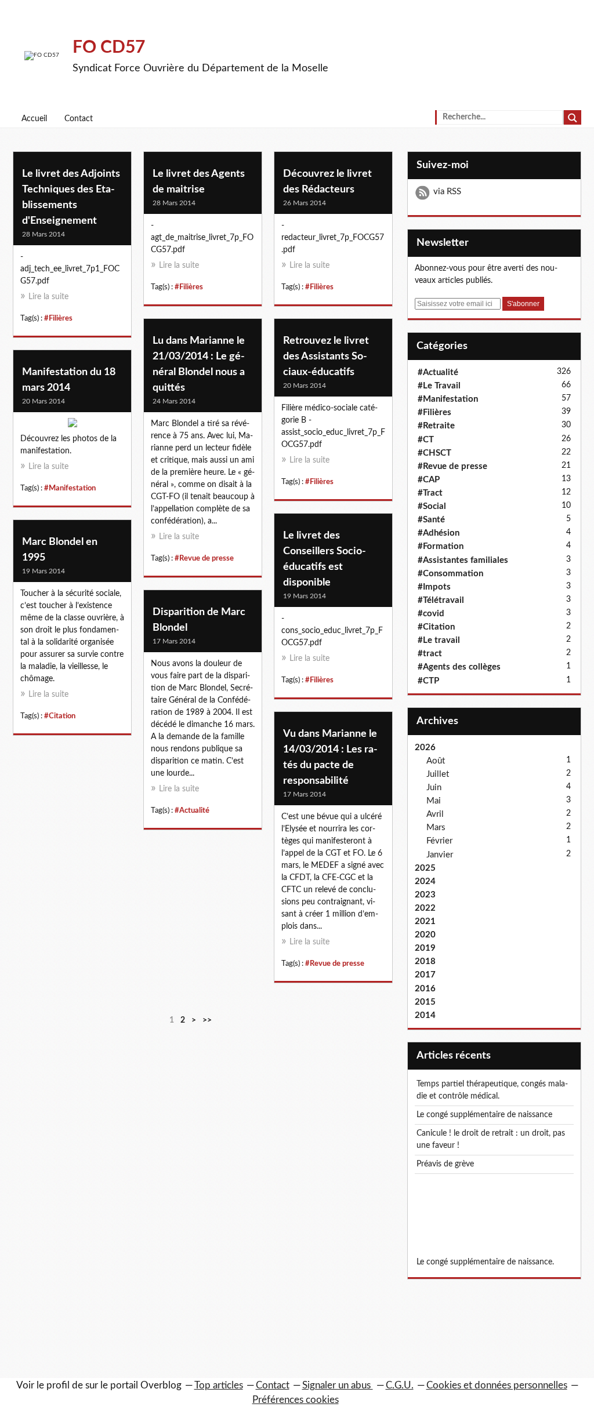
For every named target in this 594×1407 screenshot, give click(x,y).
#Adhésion (438, 533)
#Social (432, 506)
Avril (435, 814)
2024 (425, 881)
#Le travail (439, 640)
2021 (425, 921)
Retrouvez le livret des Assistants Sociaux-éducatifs (326, 356)
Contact (78, 119)
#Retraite (436, 425)
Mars (436, 827)
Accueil (34, 119)
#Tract (430, 493)
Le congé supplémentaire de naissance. (485, 1262)
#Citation (59, 715)
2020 (425, 934)
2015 (425, 1002)
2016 (425, 988)
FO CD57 (109, 47)
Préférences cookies (295, 1400)
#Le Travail (439, 385)
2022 (425, 908)
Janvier (439, 854)
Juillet (437, 774)
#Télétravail (441, 600)
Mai (433, 801)
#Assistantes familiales (463, 560)
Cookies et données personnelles (496, 1385)
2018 (425, 961)
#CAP (429, 479)
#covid (431, 613)
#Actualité (192, 810)
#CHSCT (434, 453)
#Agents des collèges (459, 667)
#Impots (434, 587)
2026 (425, 747)
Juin (433, 787)
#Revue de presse (204, 558)
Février (439, 841)
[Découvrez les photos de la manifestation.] (72, 425)
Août (435, 761)
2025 (425, 868)
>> (207, 1020)
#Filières (58, 318)
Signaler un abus (337, 1385)
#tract (430, 653)
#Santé (431, 519)
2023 (425, 894)
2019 (425, 948)
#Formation (440, 546)
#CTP (428, 681)
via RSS (447, 191)
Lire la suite (48, 297)
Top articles (218, 1385)
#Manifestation (70, 488)
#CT (426, 439)
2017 (425, 974)
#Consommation (450, 573)
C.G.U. (400, 1385)
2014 (425, 1015)
